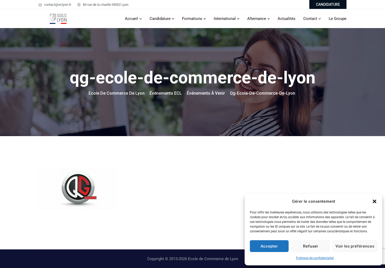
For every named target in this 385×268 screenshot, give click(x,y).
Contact (310, 18)
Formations (192, 18)
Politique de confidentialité (315, 258)
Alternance (256, 18)
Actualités (286, 18)
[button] (374, 201)
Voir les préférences (355, 246)
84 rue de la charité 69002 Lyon (105, 5)
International (225, 18)
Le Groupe (337, 18)
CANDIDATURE (328, 4)
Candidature (160, 18)
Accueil (131, 18)
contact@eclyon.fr (57, 5)
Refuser (310, 246)
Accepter (269, 246)
